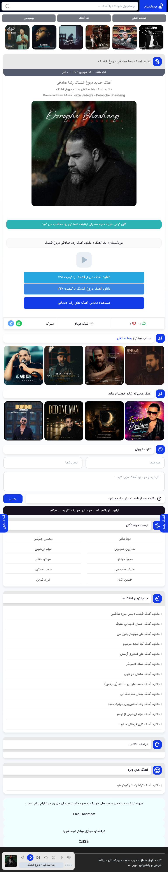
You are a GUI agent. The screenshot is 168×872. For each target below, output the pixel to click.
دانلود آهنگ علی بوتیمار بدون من (138, 634)
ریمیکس (29, 18)
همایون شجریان (124, 549)
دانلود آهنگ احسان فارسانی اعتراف (138, 624)
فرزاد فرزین (43, 580)
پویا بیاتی (125, 539)
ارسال (12, 498)
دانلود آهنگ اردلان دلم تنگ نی (140, 694)
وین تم (132, 865)
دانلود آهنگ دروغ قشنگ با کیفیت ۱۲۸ (84, 277)
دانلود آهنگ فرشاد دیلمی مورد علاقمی (135, 614)
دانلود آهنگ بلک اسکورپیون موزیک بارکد (134, 704)
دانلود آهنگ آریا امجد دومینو (141, 644)
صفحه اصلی (139, 18)
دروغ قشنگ (64, 89)
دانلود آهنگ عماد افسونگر (143, 664)
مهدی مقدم (43, 559)
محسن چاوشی (43, 539)
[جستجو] (7, 6)
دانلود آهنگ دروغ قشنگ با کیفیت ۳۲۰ (84, 288)
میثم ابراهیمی (43, 549)
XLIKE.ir (84, 842)
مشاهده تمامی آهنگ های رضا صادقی (84, 302)
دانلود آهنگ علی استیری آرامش (140, 654)
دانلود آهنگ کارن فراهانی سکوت (139, 724)
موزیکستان (117, 243)
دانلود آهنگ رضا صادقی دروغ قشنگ (124, 61)
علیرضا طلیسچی (125, 569)
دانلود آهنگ (104, 89)
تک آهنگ (84, 18)
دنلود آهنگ (84, 232)
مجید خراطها (125, 559)
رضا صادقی (88, 89)
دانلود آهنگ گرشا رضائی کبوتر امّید (138, 785)
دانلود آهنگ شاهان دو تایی (142, 674)
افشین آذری (124, 580)
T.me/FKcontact (84, 814)
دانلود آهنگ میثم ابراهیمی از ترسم (138, 714)
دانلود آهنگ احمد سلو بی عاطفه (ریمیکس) (132, 684)
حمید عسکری (43, 569)
